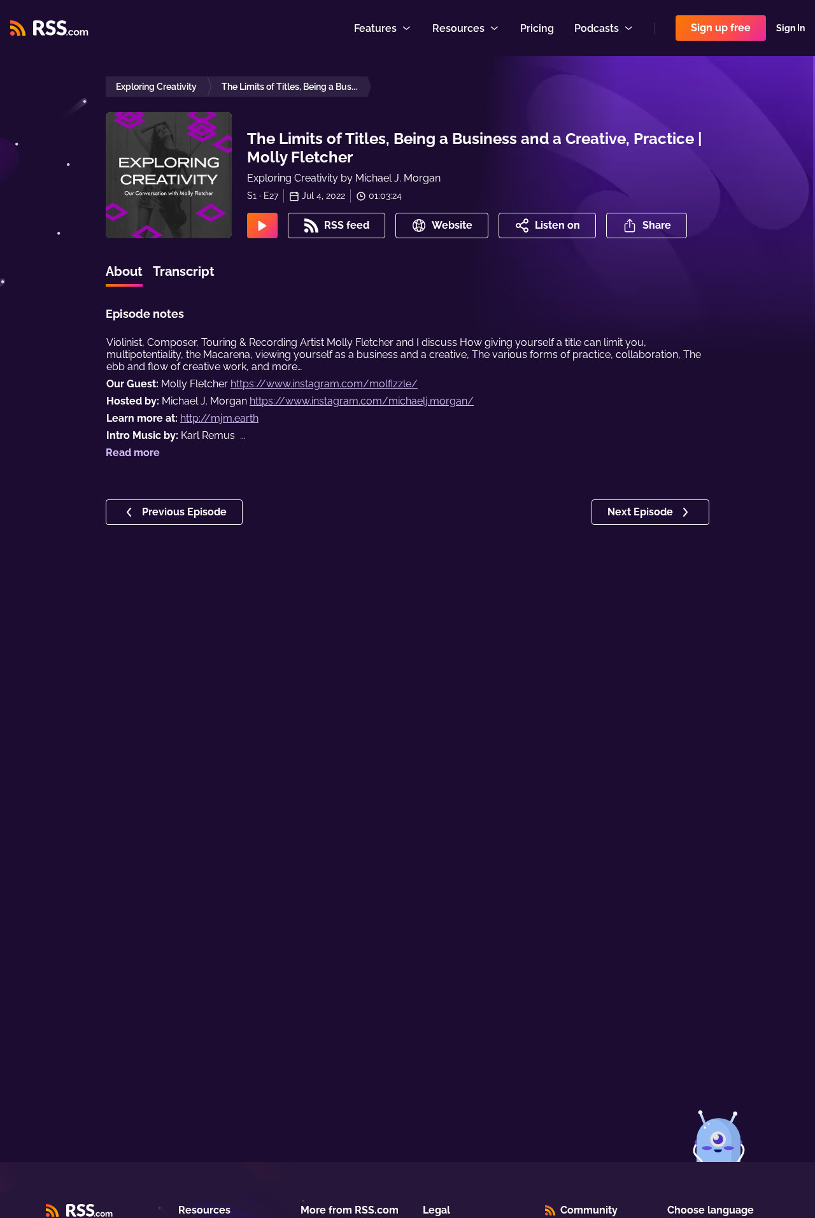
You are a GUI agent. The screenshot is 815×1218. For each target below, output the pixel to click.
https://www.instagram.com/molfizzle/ (324, 384)
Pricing (537, 28)
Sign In (790, 28)
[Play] (262, 225)
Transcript (184, 271)
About (124, 271)
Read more (133, 453)
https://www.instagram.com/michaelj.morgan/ (362, 401)
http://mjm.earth (219, 418)
